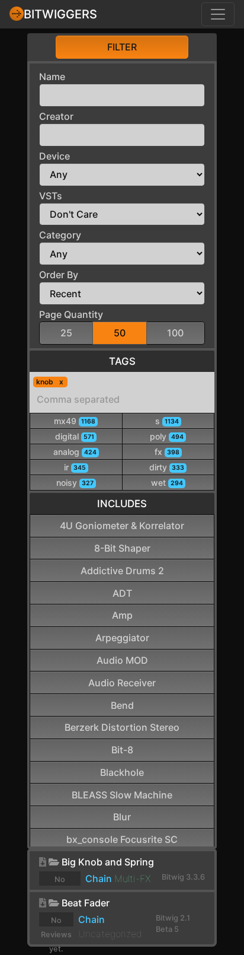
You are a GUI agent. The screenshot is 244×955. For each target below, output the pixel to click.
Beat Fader (86, 903)
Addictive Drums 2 (122, 571)
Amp (122, 615)
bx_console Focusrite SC (122, 839)
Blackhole (122, 772)
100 (175, 333)
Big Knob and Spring (108, 862)
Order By (58, 275)
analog (75, 452)
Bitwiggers (60, 14)
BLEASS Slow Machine (122, 795)
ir (75, 467)
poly (167, 436)
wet (167, 482)
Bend (122, 705)
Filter (122, 47)
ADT (122, 593)
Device (54, 156)
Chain (98, 878)
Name (52, 76)
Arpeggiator (122, 638)
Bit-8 (122, 750)
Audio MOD (122, 660)
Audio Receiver (122, 683)
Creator (56, 116)
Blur (122, 817)
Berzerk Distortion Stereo (122, 727)
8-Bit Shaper (122, 548)
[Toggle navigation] (218, 14)
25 (66, 333)
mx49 (74, 421)
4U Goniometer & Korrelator (122, 525)
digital (74, 436)
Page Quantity (71, 314)
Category (60, 235)
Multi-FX (132, 878)
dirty (166, 467)
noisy (75, 482)
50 (120, 333)
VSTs (50, 196)
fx (167, 452)
